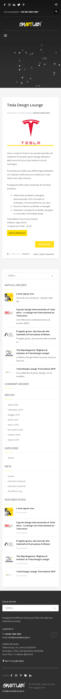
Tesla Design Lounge (25, 105)
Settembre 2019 (15, 409)
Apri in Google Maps (14, 660)
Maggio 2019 (14, 414)
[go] (52, 276)
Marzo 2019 (13, 424)
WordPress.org (15, 491)
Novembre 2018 (15, 429)
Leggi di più (44, 244)
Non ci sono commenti (43, 254)
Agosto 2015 (13, 439)
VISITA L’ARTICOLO (17, 233)
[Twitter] (18, 4)
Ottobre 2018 (14, 434)
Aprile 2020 (13, 404)
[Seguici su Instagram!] (16, 675)
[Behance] (25, 675)
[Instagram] (9, 4)
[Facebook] (4, 4)
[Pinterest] (23, 4)
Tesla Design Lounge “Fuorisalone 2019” (36, 368)
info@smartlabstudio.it (19, 637)
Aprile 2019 (13, 419)
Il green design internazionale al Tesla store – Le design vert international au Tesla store (35, 312)
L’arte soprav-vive (25, 293)
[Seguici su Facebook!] (11, 675)
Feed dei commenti (17, 486)
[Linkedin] (14, 4)
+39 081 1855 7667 (29, 12)
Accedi (11, 476)
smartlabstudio (41, 113)
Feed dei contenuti (16, 481)
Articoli (26, 254)
